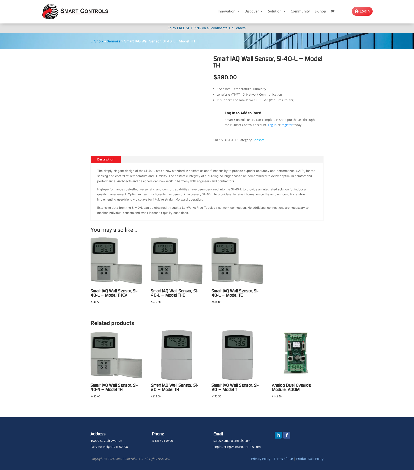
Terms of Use (283, 459)
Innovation (226, 11)
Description (105, 159)
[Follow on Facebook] (286, 435)
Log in (272, 125)
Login (365, 11)
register (287, 125)
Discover (252, 11)
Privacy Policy (260, 459)
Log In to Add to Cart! (243, 113)
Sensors (113, 41)
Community (300, 11)
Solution (275, 11)
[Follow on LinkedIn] (278, 435)
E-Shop (320, 11)
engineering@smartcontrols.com (237, 447)
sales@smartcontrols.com (232, 441)
